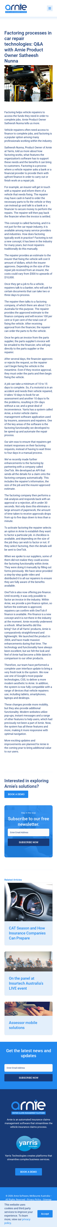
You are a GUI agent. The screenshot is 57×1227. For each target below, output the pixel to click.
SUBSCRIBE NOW (28, 842)
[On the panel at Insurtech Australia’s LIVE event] (28, 953)
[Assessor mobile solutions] (28, 1003)
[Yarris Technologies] (28, 1136)
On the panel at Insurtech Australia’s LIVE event (26, 983)
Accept (45, 1213)
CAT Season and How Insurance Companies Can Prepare (27, 933)
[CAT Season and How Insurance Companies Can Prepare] (28, 884)
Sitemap (47, 1199)
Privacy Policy (34, 1199)
